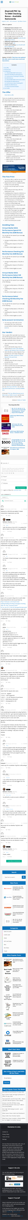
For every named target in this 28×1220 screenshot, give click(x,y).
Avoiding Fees (7, 71)
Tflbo (7, 745)
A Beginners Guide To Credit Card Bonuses (18, 1061)
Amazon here (16, 1211)
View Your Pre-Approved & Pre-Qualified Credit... (17, 979)
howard (7, 777)
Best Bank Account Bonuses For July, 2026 (13, 1092)
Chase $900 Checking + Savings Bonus (18, 1032)
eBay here (9, 1211)
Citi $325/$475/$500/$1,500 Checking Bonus (18, 1042)
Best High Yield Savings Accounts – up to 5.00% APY (12, 1109)
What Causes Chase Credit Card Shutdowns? (13, 1113)
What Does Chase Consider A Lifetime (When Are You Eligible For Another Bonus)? (13, 1119)
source (6, 328)
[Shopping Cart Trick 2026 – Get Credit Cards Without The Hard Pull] (8, 1006)
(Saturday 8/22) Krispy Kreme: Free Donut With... (18, 914)
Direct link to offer (9, 95)
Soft (14, 43)
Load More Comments (14, 861)
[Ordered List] (10, 473)
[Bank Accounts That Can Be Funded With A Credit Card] (8, 1016)
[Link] (13, 473)
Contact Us (5, 1132)
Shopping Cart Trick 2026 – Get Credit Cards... (18, 1005)
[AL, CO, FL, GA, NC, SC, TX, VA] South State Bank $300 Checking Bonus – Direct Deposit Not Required (18, 410)
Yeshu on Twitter (21, 400)
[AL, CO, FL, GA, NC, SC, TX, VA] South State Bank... (17, 921)
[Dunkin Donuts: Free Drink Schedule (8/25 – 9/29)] (8, 907)
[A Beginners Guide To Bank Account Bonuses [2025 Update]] (8, 1055)
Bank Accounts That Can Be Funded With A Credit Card (18, 1014)
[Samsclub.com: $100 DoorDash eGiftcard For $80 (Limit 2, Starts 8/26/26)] (8, 890)
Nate (7, 525)
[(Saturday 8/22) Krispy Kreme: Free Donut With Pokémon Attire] (8, 914)
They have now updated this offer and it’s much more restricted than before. (14, 59)
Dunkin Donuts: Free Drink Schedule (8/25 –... (18, 907)
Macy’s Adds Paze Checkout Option (11, 1116)
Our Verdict (6, 88)
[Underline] (6, 473)
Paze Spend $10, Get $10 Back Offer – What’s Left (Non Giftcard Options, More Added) (13, 1099)
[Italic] (4, 473)
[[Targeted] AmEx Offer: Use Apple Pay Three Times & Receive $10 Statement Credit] (8, 899)
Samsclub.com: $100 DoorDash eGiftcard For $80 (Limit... (18, 888)
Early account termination (12, 86)
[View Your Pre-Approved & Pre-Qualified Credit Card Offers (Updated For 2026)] (8, 980)
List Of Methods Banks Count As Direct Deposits (17, 995)
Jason (7, 629)
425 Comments (13, 21)
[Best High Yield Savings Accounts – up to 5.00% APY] (8, 988)
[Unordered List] (11, 473)
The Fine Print (7, 69)
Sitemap (4, 1139)
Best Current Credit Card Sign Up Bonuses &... (18, 970)
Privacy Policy (5, 1134)
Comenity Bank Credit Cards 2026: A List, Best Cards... (18, 1023)
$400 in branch (13, 395)
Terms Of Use (5, 1137)
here (22, 1216)
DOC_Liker (8, 795)
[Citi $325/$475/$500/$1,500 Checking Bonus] (8, 1042)
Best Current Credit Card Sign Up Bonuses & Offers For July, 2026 (13, 1095)
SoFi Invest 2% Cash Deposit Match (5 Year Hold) (17, 425)
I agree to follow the (12, 490)
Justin (7, 852)
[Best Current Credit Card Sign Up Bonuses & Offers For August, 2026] (8, 972)
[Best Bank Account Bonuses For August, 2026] (8, 962)
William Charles (22, 21)
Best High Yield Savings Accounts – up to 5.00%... (18, 986)
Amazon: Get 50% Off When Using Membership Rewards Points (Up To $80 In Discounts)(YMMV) (13, 1104)
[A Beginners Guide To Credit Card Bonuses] (8, 1063)
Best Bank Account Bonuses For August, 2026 (17, 448)
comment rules (17, 490)
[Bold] (2, 473)
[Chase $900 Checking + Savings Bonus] (8, 1034)
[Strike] (8, 473)
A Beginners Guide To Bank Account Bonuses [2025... (18, 1055)
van (7, 556)
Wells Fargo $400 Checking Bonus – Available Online (17, 432)
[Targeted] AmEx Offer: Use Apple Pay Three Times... (18, 898)
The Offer (6, 67)
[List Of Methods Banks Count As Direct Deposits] (8, 997)
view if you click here (12, 386)
